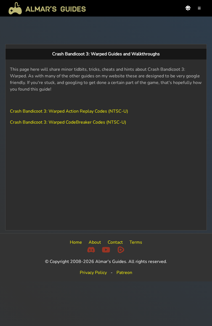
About (95, 242)
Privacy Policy (93, 273)
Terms (135, 242)
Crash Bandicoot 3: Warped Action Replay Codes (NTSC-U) (69, 111)
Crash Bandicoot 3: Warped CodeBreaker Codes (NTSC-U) (68, 122)
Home (76, 242)
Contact (115, 242)
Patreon (124, 273)
